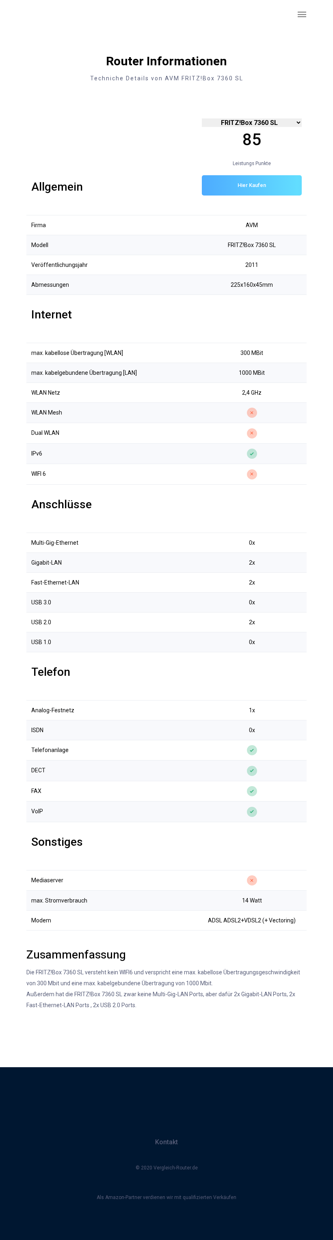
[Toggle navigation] (302, 14)
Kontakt (166, 1142)
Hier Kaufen (252, 185)
